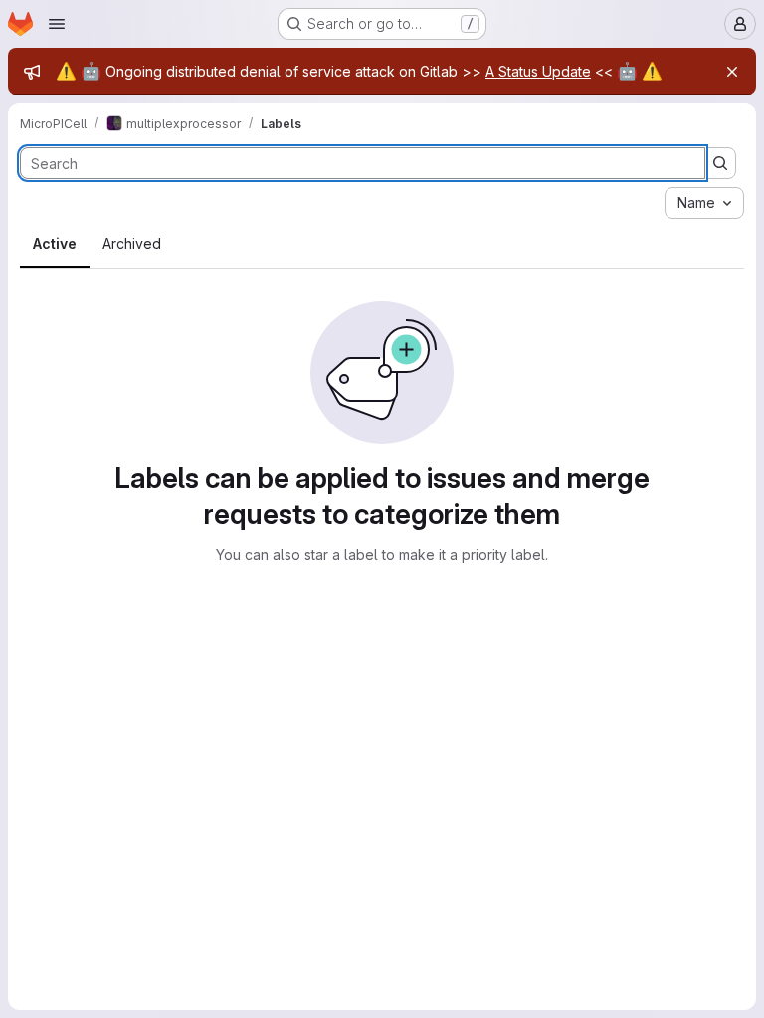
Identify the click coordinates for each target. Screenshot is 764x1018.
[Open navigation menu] (57, 24)
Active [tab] (55, 243)
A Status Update (538, 71)
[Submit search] (720, 163)
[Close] (732, 72)
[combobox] (704, 203)
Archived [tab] (131, 243)
